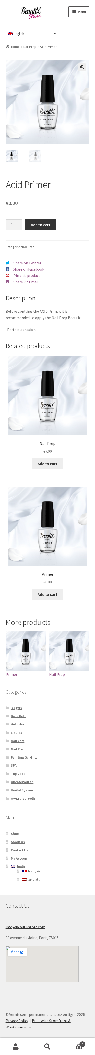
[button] (82, 67)
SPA (14, 765)
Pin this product (26, 275)
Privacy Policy (17, 1020)
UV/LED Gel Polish (24, 798)
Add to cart (40, 224)
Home (15, 47)
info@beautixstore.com (25, 926)
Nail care (17, 741)
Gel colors (18, 724)
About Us (18, 842)
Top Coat (18, 773)
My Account (19, 858)
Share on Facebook (28, 269)
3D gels (16, 708)
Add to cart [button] (47, 463)
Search (47, 1046)
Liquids (16, 732)
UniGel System (22, 790)
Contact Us (19, 850)
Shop (15, 833)
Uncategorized (22, 782)
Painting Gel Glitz (24, 757)
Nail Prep (29, 47)
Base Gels (18, 716)
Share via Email (26, 281)
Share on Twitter (27, 262)
